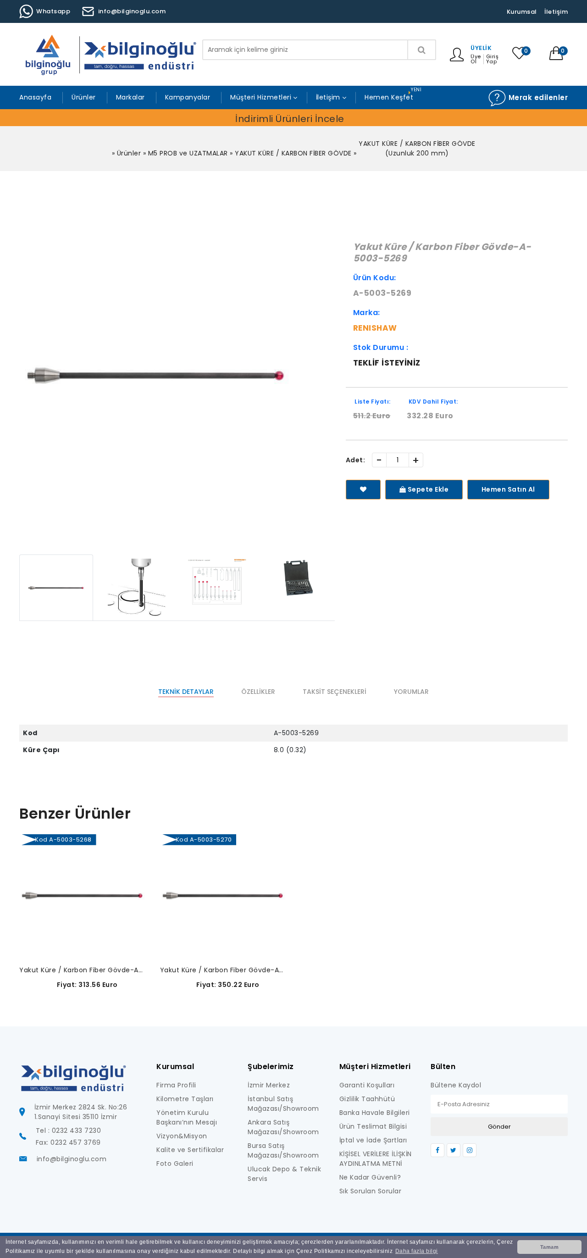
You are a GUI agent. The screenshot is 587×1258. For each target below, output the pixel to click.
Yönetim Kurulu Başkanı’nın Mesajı (186, 1117)
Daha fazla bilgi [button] (416, 1251)
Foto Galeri (175, 1163)
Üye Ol (476, 59)
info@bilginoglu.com (132, 11)
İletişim (556, 12)
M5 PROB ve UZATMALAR (188, 153)
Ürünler (84, 97)
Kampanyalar (187, 97)
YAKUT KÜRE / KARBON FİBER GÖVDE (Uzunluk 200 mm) (417, 148)
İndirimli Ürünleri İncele (289, 118)
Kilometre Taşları (185, 1098)
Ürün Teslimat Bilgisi (373, 1126)
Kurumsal (522, 12)
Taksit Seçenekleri (334, 691)
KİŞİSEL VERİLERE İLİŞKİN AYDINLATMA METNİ (375, 1158)
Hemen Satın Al (508, 489)
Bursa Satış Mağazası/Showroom (283, 1150)
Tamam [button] (549, 1247)
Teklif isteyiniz (387, 362)
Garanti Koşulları (367, 1085)
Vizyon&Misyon (181, 1136)
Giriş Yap (492, 59)
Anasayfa (35, 97)
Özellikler (258, 691)
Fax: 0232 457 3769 (68, 1142)
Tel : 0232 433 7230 (68, 1130)
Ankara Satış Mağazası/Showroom (283, 1127)
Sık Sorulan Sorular (370, 1191)
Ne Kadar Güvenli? (370, 1177)
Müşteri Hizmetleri (260, 97)
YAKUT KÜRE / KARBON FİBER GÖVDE (293, 153)
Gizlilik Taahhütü (367, 1098)
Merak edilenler (537, 97)
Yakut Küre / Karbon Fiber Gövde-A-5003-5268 (82, 970)
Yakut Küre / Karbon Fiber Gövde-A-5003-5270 (223, 970)
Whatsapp (53, 11)
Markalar (130, 97)
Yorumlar (411, 691)
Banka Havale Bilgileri (374, 1112)
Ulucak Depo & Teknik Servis (284, 1173)
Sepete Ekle (427, 489)
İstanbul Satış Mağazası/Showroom (283, 1103)
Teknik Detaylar (186, 691)
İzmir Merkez (269, 1085)
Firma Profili (176, 1085)
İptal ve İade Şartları (373, 1140)
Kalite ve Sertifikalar (190, 1149)
